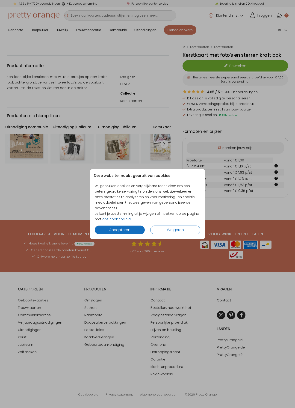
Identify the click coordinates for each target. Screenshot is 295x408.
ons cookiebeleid (116, 219)
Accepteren (119, 229)
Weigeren (175, 229)
